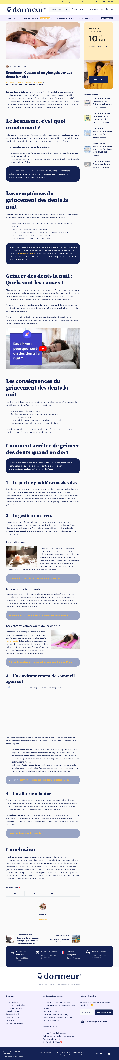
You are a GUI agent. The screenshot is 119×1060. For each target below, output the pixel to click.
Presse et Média (13, 1014)
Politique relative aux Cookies (72, 1055)
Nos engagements (14, 1008)
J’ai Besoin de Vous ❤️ (52, 1042)
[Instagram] (97, 1054)
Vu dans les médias (14, 1023)
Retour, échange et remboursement (59, 1036)
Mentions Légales (50, 1052)
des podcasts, (12, 641)
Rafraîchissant (65, 18)
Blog (98, 2)
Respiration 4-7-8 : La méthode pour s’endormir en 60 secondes (39, 615)
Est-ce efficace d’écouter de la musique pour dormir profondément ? (42, 662)
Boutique (11, 18)
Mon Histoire (107, 2)
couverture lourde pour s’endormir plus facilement (44, 780)
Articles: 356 (43, 920)
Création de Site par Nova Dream (10, 1056)
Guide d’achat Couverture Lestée (57, 1018)
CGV (40, 1052)
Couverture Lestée (37, 18)
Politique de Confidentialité (72, 1052)
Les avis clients (12, 1011)
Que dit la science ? (51, 1021)
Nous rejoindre (12, 1017)
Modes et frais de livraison (54, 1033)
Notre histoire (12, 1002)
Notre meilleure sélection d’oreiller (25, 833)
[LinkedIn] (70, 894)
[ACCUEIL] (7, 82)
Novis (22, 1056)
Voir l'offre (98, 79)
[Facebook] (15, 894)
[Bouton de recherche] (67, 9)
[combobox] (56, 9)
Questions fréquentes (52, 1039)
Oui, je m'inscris (104, 1012)
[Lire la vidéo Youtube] (43, 348)
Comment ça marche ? (53, 1014)
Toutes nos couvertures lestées (56, 1002)
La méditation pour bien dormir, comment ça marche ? (35, 578)
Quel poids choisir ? (51, 1011)
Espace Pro (11, 1020)
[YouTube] (109, 1054)
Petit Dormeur (85, 18)
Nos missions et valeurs (16, 1005)
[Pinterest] (34, 894)
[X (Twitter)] (52, 894)
